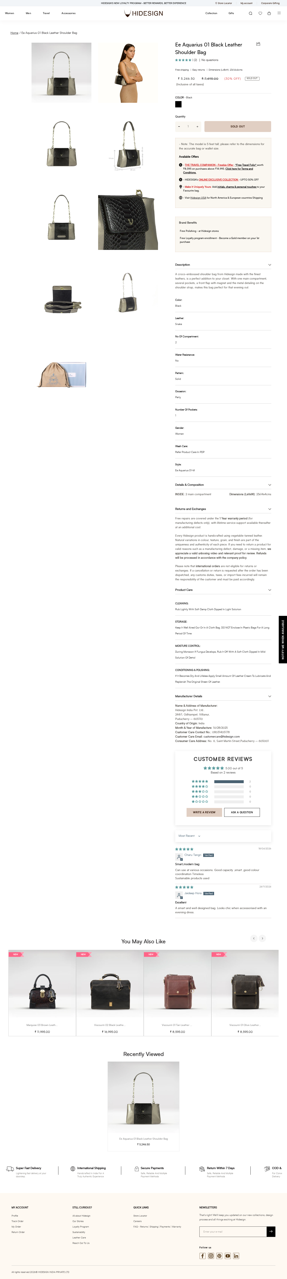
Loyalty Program (80, 1227)
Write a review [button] (204, 812)
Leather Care (79, 1238)
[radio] (179, 104)
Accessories (68, 13)
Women (9, 13)
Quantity (180, 116)
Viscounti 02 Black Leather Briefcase (115, 1025)
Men (28, 13)
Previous (254, 939)
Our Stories (78, 1221)
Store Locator (140, 1216)
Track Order (18, 1221)
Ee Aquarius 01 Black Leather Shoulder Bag (49, 33)
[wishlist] (260, 13)
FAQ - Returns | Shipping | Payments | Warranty (157, 1227)
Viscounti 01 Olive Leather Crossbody (250, 1025)
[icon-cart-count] (269, 13)
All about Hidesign (81, 1216)
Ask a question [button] (242, 812)
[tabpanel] (42, 993)
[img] (184, 849)
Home (14, 33)
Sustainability (78, 1232)
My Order (16, 1227)
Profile (15, 1216)
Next (263, 939)
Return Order (18, 1232)
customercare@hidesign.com (222, 736)
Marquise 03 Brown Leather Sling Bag (47, 1025)
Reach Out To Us (81, 1243)
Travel (46, 13)
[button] (183, 60)
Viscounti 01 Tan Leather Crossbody (182, 1025)
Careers (137, 1221)
